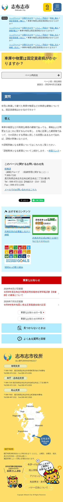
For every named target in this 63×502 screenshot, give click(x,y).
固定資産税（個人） (17, 21)
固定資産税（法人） (17, 38)
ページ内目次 (31, 75)
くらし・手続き (41, 18)
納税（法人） (14, 47)
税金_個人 (54, 18)
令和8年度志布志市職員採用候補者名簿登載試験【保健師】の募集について (30, 293)
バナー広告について (38, 487)
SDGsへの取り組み (14, 267)
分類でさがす (27, 18)
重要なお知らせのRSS (31, 318)
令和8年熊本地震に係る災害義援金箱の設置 (25, 304)
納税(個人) (13, 31)
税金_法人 (54, 35)
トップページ (14, 18)
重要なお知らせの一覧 (31, 312)
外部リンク (54, 150)
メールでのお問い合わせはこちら (21, 189)
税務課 (8, 169)
